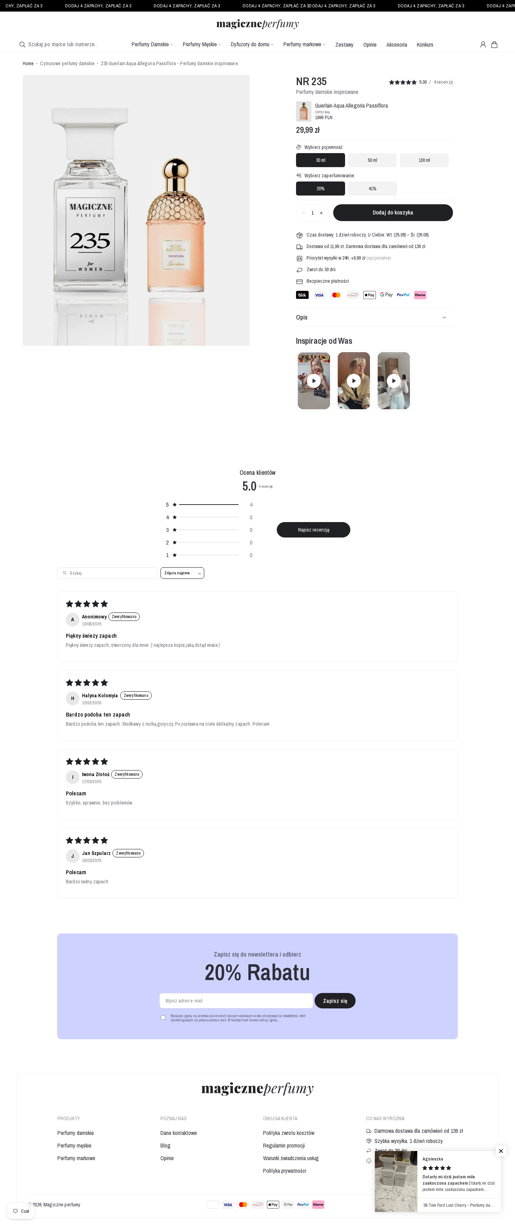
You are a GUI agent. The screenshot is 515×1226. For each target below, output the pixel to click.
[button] (494, 44)
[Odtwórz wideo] (314, 381)
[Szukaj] (22, 44)
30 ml (320, 160)
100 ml (424, 160)
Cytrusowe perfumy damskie (67, 64)
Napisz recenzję (313, 530)
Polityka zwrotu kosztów (288, 1133)
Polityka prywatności (284, 1170)
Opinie (167, 1158)
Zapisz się (335, 1001)
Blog (165, 1145)
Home (28, 64)
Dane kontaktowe (178, 1133)
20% (321, 188)
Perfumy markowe (76, 1158)
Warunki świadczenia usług (291, 1158)
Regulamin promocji (284, 1145)
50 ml (372, 160)
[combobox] (62, 44)
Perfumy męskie (74, 1145)
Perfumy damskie (75, 1133)
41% (373, 188)
